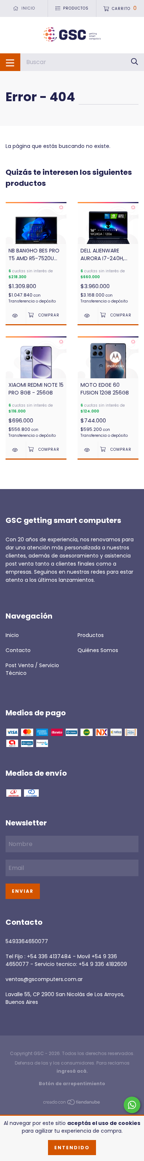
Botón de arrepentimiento (72, 1083)
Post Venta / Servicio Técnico (32, 669)
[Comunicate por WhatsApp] (132, 1105)
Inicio (12, 635)
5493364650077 (27, 941)
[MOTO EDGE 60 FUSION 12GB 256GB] (88, 450)
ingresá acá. (72, 1071)
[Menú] (10, 62)
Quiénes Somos (98, 650)
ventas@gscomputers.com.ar (44, 979)
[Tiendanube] (72, 1103)
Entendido (72, 1147)
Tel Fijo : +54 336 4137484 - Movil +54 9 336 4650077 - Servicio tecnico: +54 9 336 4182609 (66, 960)
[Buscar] (134, 62)
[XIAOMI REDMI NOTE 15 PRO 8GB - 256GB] (16, 450)
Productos (91, 635)
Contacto (18, 650)
